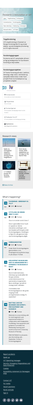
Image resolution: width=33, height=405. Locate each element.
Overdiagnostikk (15, 242)
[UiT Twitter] (17, 400)
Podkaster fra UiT (14, 118)
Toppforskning (11, 18)
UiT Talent (15, 29)
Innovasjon (23, 26)
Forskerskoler (12, 96)
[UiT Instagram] (8, 400)
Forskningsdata (17, 22)
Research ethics (8, 29)
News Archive (8, 185)
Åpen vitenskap (8, 26)
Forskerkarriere (8, 22)
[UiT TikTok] (13, 400)
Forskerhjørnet (14, 110)
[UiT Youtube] (21, 400)
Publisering (16, 26)
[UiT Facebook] (4, 400)
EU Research (20, 18)
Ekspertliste (9, 102)
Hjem (5, 18)
